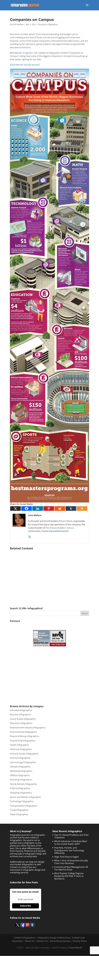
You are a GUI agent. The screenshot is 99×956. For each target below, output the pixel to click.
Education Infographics (48, 24)
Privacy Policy (80, 941)
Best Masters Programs (21, 52)
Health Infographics (19, 744)
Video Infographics (19, 814)
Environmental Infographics (23, 732)
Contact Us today (18, 867)
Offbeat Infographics (20, 775)
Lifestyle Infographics (20, 766)
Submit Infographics (24, 937)
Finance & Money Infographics (24, 736)
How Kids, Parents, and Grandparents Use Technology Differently (69, 850)
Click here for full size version (25, 64)
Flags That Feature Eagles (66, 856)
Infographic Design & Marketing (53, 937)
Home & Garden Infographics (24, 753)
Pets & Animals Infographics (23, 784)
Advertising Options (60, 941)
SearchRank (66, 521)
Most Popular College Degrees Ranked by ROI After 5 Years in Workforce (69, 876)
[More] (82, 508)
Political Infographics (20, 788)
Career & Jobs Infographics (23, 718)
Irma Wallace (18, 24)
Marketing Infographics (21, 771)
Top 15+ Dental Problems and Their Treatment (71, 836)
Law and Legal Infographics (23, 762)
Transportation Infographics (23, 805)
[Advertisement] (49, 574)
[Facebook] (26, 508)
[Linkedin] (37, 508)
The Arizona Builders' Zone (59, 527)
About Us (29, 941)
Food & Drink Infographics (22, 740)
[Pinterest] (48, 508)
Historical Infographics (21, 749)
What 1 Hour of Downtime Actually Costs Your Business (71, 862)
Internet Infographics (20, 758)
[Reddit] (60, 508)
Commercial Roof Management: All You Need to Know (71, 868)
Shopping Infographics (21, 792)
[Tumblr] (71, 508)
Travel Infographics (19, 810)
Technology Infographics (22, 801)
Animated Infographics (21, 710)
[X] (15, 508)
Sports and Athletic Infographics (25, 797)
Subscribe (25, 906)
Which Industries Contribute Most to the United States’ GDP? (70, 842)
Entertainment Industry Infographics (27, 727)
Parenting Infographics (21, 779)
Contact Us (42, 941)
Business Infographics (20, 714)
